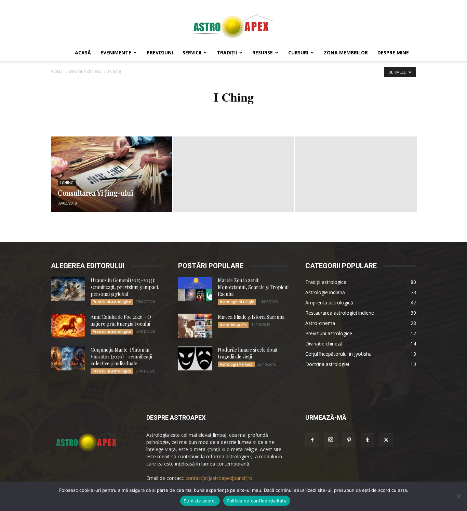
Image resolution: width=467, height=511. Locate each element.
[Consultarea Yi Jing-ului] (111, 174)
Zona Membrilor (346, 52)
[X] (386, 440)
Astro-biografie (233, 324)
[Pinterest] (349, 440)
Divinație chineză (85, 71)
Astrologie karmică (236, 364)
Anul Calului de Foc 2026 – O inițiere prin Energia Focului (121, 320)
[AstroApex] (233, 22)
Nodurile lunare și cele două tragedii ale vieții (247, 353)
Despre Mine (393, 52)
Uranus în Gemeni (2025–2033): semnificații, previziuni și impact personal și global (124, 287)
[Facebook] (312, 440)
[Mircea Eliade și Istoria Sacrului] (195, 326)
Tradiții (227, 52)
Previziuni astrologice (112, 301)
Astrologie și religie (237, 301)
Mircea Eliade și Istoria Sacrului (251, 317)
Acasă (83, 52)
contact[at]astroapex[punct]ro (219, 478)
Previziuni (160, 52)
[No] (458, 496)
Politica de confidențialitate (257, 500)
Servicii (192, 52)
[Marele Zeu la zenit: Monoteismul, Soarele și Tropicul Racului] (195, 289)
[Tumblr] (367, 440)
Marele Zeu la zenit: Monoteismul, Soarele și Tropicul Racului (253, 287)
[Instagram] (330, 440)
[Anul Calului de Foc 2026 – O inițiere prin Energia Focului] (68, 326)
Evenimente (116, 52)
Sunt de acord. (200, 500)
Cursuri (298, 52)
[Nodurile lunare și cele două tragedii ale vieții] (195, 358)
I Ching (67, 183)
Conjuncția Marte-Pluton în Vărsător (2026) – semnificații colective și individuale (121, 356)
